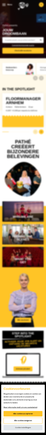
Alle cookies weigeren (23, 420)
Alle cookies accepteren (23, 413)
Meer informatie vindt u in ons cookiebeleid (20, 407)
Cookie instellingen (23, 427)
